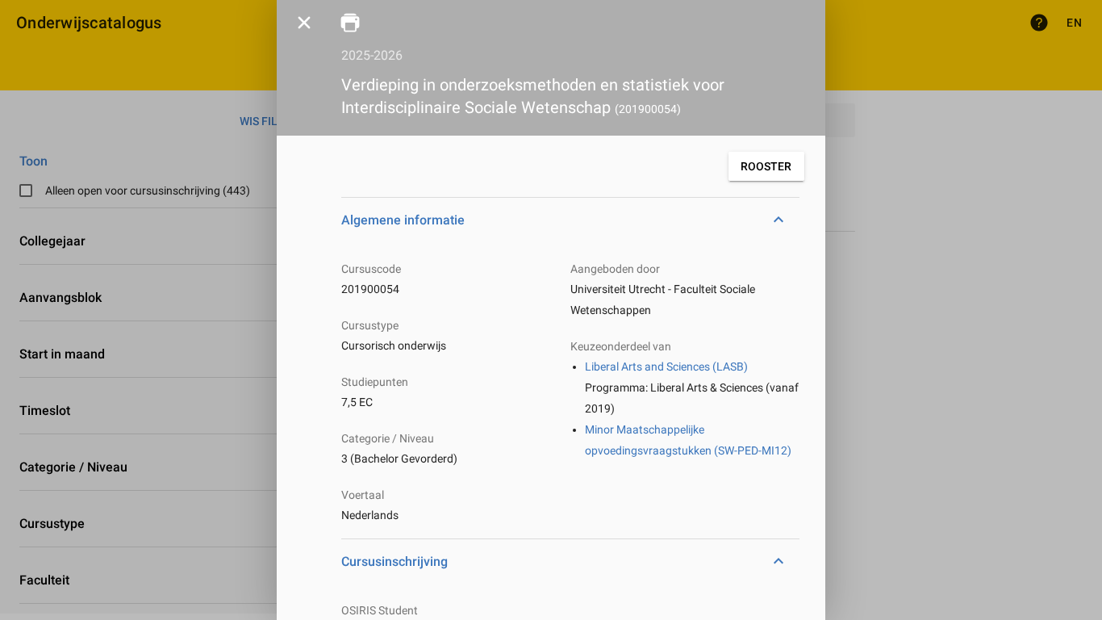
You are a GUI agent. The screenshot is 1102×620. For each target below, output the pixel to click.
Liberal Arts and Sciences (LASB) (666, 366)
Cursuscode (371, 268)
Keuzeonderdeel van (620, 346)
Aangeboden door (615, 268)
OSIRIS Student (379, 610)
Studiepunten (374, 381)
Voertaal (362, 494)
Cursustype (370, 325)
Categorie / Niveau (387, 438)
